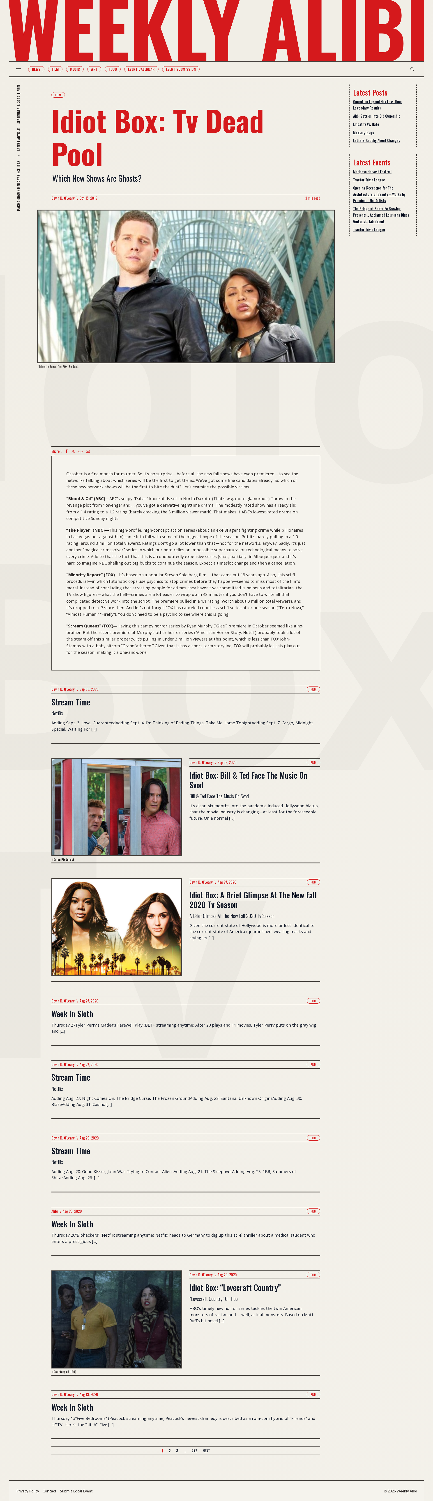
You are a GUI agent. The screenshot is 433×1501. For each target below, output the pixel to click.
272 (194, 1450)
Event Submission (181, 69)
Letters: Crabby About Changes (376, 140)
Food (113, 69)
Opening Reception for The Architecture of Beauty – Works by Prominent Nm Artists (379, 194)
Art (94, 69)
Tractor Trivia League (369, 180)
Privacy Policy (27, 1491)
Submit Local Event (76, 1491)
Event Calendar (141, 69)
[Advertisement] (185, 407)
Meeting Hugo (363, 132)
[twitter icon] (73, 451)
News (36, 69)
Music (75, 69)
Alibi (54, 1211)
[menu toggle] (18, 69)
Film (55, 69)
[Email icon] (88, 451)
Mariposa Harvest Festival (372, 171)
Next (206, 1450)
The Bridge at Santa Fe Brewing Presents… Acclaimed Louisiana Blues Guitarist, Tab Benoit (381, 215)
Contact (49, 1491)
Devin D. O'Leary (63, 198)
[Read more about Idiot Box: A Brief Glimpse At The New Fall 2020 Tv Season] (116, 929)
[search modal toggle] (412, 69)
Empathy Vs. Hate (366, 124)
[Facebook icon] (66, 451)
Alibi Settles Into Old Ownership (376, 116)
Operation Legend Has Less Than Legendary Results (377, 105)
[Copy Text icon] (80, 451)
